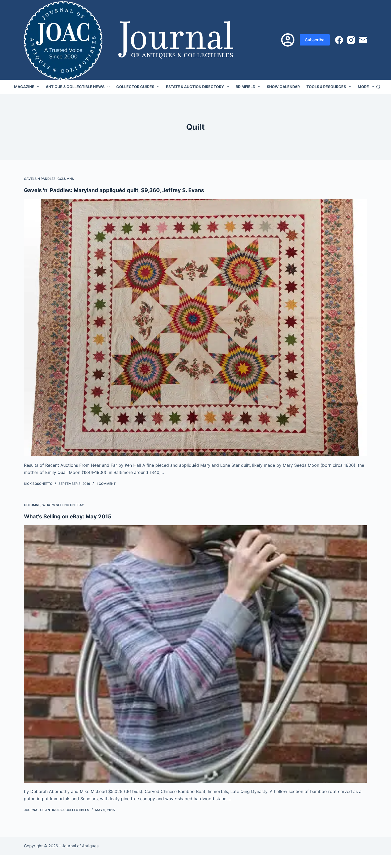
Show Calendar (283, 86)
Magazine (24, 86)
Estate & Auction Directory (195, 86)
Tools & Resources (326, 86)
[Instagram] (351, 40)
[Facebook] (339, 40)
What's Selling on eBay (63, 505)
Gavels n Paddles (40, 179)
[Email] (363, 40)
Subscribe (315, 39)
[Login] (287, 40)
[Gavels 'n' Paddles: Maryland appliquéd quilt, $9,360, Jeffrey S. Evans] (195, 328)
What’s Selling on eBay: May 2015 (67, 516)
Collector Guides (135, 86)
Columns (65, 179)
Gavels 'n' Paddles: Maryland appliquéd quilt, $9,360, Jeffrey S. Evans (114, 190)
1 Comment (106, 484)
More (363, 86)
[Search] (378, 87)
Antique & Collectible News (75, 86)
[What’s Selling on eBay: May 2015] (195, 654)
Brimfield (245, 86)
